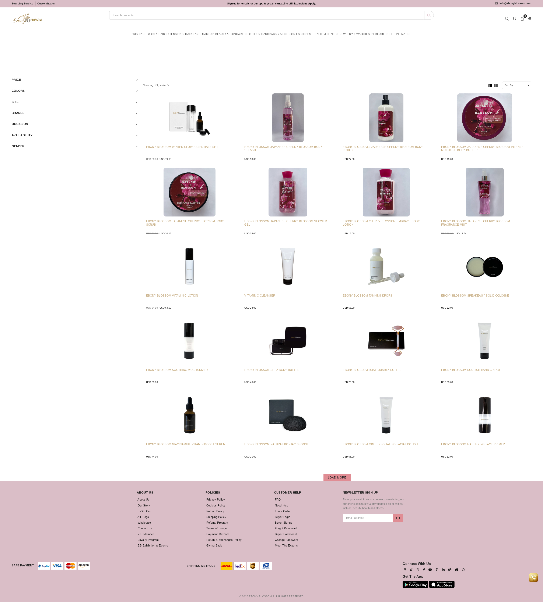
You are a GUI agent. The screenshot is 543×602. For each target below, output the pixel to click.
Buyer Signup (283, 522)
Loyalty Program (148, 539)
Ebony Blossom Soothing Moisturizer (177, 370)
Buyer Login (282, 517)
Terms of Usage (216, 528)
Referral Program (217, 522)
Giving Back (214, 545)
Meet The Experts (286, 545)
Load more (337, 477)
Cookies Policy (216, 505)
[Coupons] (456, 569)
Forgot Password (285, 528)
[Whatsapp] (463, 569)
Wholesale (144, 522)
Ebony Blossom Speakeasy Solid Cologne (475, 295)
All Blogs (143, 517)
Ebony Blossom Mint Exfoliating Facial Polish (380, 444)
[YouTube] (430, 569)
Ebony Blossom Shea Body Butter (271, 370)
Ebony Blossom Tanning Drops (367, 295)
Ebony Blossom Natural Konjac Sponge (276, 444)
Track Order (282, 511)
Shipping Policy (216, 517)
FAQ (277, 499)
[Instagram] (405, 569)
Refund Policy (215, 511)
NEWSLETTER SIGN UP (360, 492)
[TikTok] (411, 569)
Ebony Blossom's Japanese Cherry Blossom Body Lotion (383, 148)
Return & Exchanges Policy (224, 539)
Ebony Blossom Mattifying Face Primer (473, 444)
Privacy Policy (215, 499)
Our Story (143, 505)
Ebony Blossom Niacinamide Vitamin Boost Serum (186, 444)
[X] (418, 569)
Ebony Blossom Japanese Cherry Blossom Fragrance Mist (475, 223)
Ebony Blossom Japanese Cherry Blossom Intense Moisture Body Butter (482, 148)
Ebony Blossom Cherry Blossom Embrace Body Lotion (381, 223)
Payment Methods (218, 534)
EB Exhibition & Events (152, 545)
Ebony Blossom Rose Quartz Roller (372, 370)
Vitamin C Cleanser (259, 295)
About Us (143, 499)
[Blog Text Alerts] (449, 569)
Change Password (286, 539)
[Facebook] (424, 569)
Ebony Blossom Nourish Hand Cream (470, 370)
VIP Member (145, 534)
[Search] (429, 15)
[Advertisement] (271, 52)
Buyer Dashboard (285, 534)
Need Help (281, 505)
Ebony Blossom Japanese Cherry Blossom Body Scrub (185, 223)
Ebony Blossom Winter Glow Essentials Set (182, 146)
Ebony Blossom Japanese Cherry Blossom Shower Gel (285, 223)
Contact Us (144, 528)
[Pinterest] (437, 569)
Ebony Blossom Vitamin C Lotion (172, 295)
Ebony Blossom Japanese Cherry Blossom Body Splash (283, 148)
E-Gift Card (144, 511)
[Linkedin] (443, 569)
